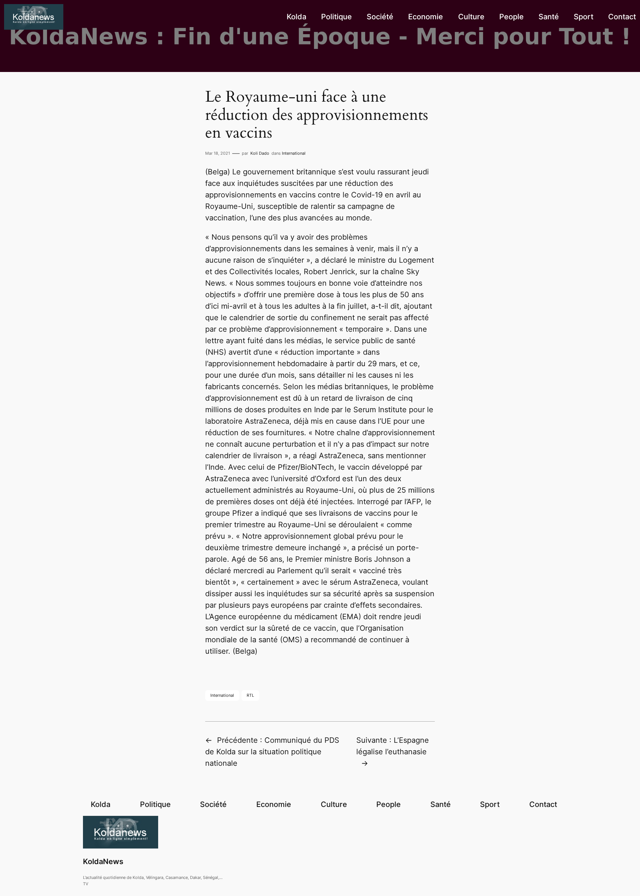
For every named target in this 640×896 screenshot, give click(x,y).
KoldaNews (103, 861)
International (294, 153)
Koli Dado (259, 153)
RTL (250, 695)
